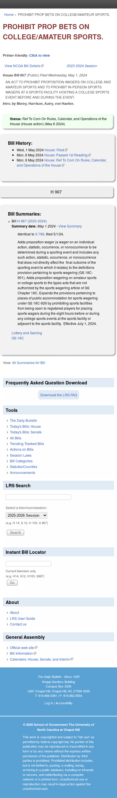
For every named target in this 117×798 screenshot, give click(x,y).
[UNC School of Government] (57, 4)
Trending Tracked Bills (27, 443)
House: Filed (56, 149)
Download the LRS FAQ (58, 394)
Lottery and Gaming (27, 332)
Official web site (23, 647)
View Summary (70, 226)
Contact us (18, 624)
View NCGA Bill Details (24, 65)
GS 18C (18, 337)
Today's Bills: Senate (26, 431)
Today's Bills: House (25, 426)
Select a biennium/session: (26, 507)
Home (9, 14)
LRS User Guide (22, 618)
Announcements (22, 472)
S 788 (39, 233)
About (14, 612)
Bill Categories (21, 460)
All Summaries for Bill (28, 362)
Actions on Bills (22, 449)
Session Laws (21, 455)
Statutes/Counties (23, 466)
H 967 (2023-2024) (32, 220)
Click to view (39, 55)
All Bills (15, 437)
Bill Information (23, 653)
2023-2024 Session (82, 65)
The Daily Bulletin (23, 420)
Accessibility (64, 703)
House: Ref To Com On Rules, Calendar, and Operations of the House (61, 162)
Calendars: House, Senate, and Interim (41, 659)
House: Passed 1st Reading (67, 154)
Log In (49, 703)
